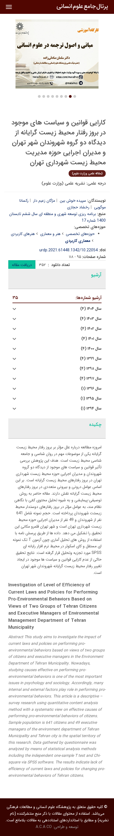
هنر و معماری (50, 234)
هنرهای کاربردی (23, 234)
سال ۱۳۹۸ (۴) (91, 369)
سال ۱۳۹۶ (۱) (91, 389)
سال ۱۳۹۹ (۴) (91, 359)
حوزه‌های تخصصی (80, 234)
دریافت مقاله (22, 265)
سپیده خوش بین (73, 201)
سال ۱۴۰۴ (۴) (91, 309)
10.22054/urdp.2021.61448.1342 (68, 250)
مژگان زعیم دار (44, 201)
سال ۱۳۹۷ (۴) (91, 379)
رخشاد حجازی (78, 207)
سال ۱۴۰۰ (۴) (91, 349)
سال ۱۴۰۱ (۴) (91, 339)
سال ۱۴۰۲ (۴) (91, 329)
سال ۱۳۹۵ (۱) (91, 399)
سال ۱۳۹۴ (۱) (91, 408)
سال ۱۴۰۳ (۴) (91, 319)
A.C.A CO (44, 827)
